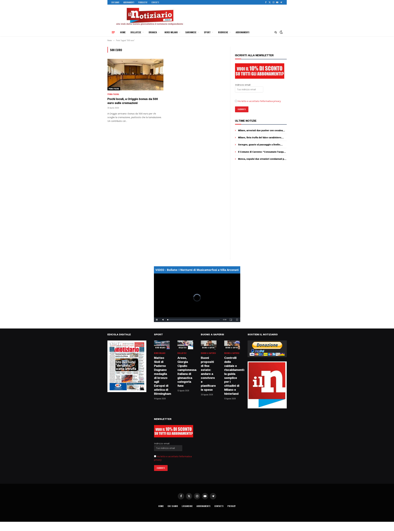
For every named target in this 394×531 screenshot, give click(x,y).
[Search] (275, 32)
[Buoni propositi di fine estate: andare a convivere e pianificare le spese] (209, 344)
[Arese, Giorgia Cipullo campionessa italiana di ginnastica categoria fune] (185, 344)
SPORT (207, 32)
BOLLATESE (136, 32)
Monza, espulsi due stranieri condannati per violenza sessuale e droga (262, 158)
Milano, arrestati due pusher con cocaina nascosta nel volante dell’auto (260, 130)
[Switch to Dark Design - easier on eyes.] (281, 32)
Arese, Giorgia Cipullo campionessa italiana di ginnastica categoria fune (185, 372)
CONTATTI (155, 2)
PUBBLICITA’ (142, 2)
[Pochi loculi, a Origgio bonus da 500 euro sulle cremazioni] (135, 74)
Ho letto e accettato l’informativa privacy (259, 101)
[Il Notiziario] (149, 16)
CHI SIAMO (115, 2)
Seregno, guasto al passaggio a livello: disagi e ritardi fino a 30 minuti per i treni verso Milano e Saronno (260, 144)
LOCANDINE (187, 506)
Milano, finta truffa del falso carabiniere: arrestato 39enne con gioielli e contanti (259, 137)
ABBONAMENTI (128, 2)
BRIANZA (153, 32)
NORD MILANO (171, 32)
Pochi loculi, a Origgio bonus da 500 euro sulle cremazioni (132, 101)
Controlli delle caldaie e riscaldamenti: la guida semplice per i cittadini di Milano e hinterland (232, 376)
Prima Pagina (114, 88)
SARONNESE (190, 32)
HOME (123, 32)
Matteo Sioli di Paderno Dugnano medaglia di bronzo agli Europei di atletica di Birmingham (162, 376)
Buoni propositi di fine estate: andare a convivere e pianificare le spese (208, 374)
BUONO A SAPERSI (208, 347)
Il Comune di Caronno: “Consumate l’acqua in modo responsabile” (261, 151)
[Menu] (113, 32)
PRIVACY (231, 506)
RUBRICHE (223, 32)
